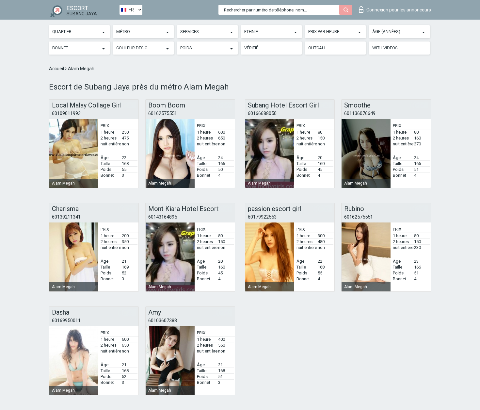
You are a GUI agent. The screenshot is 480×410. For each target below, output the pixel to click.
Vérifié (251, 47)
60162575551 (162, 113)
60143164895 (162, 217)
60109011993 (66, 113)
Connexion (398, 9)
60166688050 (262, 113)
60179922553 (262, 217)
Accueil (57, 68)
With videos (385, 47)
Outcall (317, 47)
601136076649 (360, 113)
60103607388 (162, 320)
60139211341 (66, 217)
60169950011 (66, 320)
